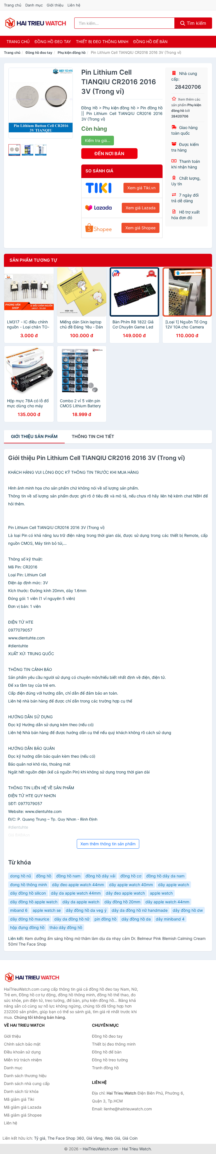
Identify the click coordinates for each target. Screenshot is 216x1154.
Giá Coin (130, 1138)
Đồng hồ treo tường (110, 1059)
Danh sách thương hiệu (25, 1075)
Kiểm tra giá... (97, 140)
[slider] (14, 150)
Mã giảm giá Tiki (19, 1099)
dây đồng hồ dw (188, 910)
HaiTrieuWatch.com (100, 1148)
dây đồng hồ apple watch (33, 901)
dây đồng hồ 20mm (122, 901)
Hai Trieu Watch (136, 1148)
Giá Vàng (94, 1138)
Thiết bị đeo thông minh (102, 41)
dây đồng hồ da (136, 919)
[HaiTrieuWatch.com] (35, 23)
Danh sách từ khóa (21, 1091)
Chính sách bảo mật (22, 1044)
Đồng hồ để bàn (150, 41)
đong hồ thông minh (28, 884)
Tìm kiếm (195, 23)
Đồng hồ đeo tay (53, 41)
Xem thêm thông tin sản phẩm (108, 843)
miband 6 (19, 910)
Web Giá (112, 1138)
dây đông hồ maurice (29, 919)
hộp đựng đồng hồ (27, 927)
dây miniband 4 (170, 919)
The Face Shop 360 (66, 1138)
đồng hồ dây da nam (165, 875)
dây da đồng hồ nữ (71, 919)
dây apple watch (173, 884)
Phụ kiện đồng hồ (72, 52)
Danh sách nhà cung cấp (27, 1083)
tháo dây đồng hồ (66, 927)
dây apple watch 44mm (167, 901)
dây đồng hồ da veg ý (86, 910)
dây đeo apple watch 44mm (78, 884)
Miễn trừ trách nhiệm (23, 1059)
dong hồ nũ (20, 875)
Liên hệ (74, 5)
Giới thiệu (55, 5)
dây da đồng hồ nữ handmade (140, 910)
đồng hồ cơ (130, 875)
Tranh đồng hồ (105, 1067)
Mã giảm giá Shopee (23, 1115)
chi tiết (93, 436)
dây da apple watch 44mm (76, 893)
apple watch (161, 893)
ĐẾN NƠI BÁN (109, 153)
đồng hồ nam (68, 875)
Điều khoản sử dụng (22, 1052)
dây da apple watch (80, 901)
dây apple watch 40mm (131, 884)
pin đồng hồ (105, 919)
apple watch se (47, 910)
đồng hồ (43, 875)
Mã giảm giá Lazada (22, 1107)
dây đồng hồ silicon (28, 893)
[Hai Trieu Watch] (32, 977)
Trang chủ (12, 5)
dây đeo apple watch (125, 893)
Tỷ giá (39, 1138)
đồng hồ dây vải (100, 875)
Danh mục (34, 5)
